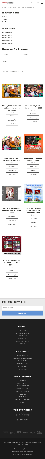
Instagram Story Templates (22, 358)
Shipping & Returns (22, 333)
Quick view (11, 116)
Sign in (18, 341)
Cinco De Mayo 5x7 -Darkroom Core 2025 (11, 159)
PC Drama (22, 397)
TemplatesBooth (22, 383)
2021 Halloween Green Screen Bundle (33, 159)
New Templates (22, 369)
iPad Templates (22, 361)
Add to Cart (11, 124)
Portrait (4, 19)
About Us (22, 330)
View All (22, 402)
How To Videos (22, 336)
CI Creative (22, 380)
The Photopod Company (22, 391)
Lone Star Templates (26, 452)
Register (26, 341)
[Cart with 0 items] (38, 2)
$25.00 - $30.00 (7, 38)
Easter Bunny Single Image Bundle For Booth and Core (33, 210)
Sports (4, 22)
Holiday (4, 17)
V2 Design (22, 394)
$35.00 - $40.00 (7, 43)
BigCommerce (26, 449)
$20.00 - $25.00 (7, 35)
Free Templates (22, 366)
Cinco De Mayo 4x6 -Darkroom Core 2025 (33, 107)
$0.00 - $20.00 (7, 33)
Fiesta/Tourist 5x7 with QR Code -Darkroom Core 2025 (11, 108)
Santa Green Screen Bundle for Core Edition (11, 209)
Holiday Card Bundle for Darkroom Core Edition (11, 263)
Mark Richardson (22, 389)
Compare (11, 120)
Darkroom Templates (23, 386)
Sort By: (5, 71)
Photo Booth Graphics (22, 399)
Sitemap (22, 344)
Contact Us (22, 338)
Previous (3, 457)
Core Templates (22, 363)
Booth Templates (22, 355)
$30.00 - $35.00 (7, 40)
